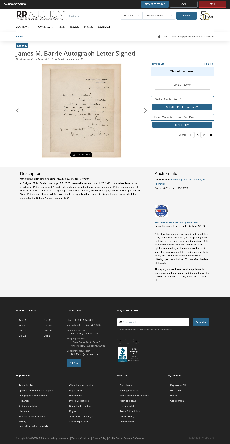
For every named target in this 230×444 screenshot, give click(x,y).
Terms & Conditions (130, 411)
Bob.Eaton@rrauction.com (85, 354)
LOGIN (183, 4)
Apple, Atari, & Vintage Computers (37, 390)
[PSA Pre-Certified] (161, 210)
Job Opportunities (129, 390)
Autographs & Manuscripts (33, 395)
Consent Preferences (134, 438)
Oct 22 (22, 335)
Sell (62, 26)
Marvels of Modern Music (32, 416)
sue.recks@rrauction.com (84, 333)
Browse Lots (44, 26)
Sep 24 (22, 325)
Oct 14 (22, 330)
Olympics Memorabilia (81, 385)
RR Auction (44, 438)
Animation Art (26, 385)
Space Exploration (79, 421)
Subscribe (201, 322)
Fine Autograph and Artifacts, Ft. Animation (193, 36)
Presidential (75, 395)
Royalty (73, 411)
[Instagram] (204, 135)
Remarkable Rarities (80, 406)
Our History (126, 385)
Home (164, 36)
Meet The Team (128, 400)
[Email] (211, 135)
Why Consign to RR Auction (134, 395)
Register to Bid (178, 385)
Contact (104, 26)
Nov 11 (47, 320)
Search (186, 15)
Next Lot (207, 63)
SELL (212, 4)
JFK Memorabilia (28, 406)
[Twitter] (197, 135)
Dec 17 (48, 335)
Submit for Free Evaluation (182, 107)
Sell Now (74, 363)
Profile (173, 395)
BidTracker (176, 390)
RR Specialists (127, 406)
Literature (24, 411)
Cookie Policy (127, 416)
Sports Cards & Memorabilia (34, 426)
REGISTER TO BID (155, 4)
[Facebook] (191, 135)
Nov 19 (48, 325)
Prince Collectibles (79, 400)
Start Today (182, 125)
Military (22, 421)
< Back (19, 36)
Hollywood (24, 400)
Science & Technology (81, 416)
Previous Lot (157, 63)
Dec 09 (48, 330)
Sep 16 (22, 320)
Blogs (74, 26)
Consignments (178, 400)
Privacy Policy (127, 421)
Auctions (22, 26)
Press (88, 26)
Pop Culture (75, 390)
